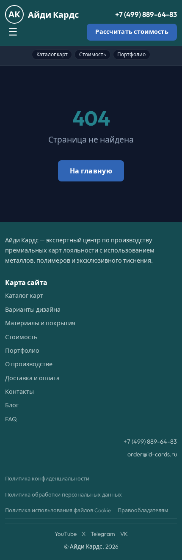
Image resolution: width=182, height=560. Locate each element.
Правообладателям (143, 510)
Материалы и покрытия (40, 323)
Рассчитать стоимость (131, 32)
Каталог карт (52, 54)
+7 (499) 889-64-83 (146, 14)
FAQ (11, 419)
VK (124, 534)
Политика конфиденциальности (47, 478)
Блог (12, 405)
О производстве (28, 364)
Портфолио (131, 54)
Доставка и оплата (32, 378)
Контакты (19, 391)
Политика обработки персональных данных (63, 494)
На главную (91, 171)
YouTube (66, 534)
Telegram (103, 534)
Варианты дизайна (33, 309)
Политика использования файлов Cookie (58, 510)
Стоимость (92, 54)
